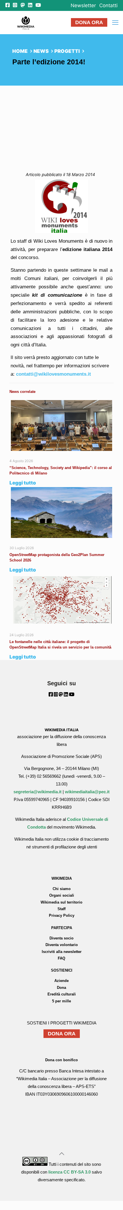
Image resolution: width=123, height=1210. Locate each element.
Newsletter (83, 5)
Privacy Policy (61, 915)
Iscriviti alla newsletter (62, 952)
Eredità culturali (61, 994)
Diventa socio (61, 938)
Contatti (108, 5)
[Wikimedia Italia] (26, 22)
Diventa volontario (61, 945)
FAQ (61, 958)
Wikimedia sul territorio (61, 902)
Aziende (61, 981)
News (41, 51)
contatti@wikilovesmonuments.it (53, 374)
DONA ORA (89, 22)
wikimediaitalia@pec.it (87, 791)
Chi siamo (62, 889)
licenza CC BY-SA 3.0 (69, 1172)
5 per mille (61, 1001)
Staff (61, 909)
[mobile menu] (115, 22)
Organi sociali (61, 895)
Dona (61, 987)
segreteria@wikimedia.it (37, 791)
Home (20, 51)
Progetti (67, 51)
